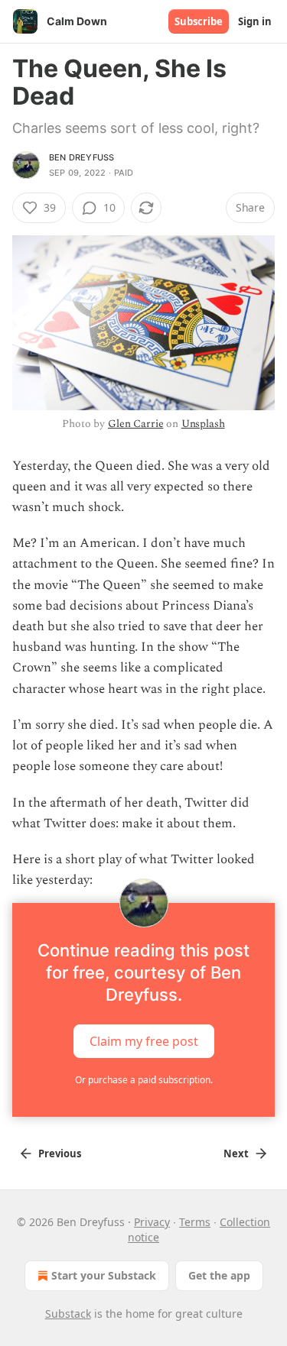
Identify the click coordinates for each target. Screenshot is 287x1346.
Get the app (219, 1275)
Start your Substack (103, 1275)
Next (236, 1153)
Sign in (255, 21)
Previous (59, 1153)
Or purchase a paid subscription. (144, 1079)
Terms (194, 1222)
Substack (68, 1313)
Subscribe (198, 21)
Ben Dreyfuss (81, 157)
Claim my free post (144, 1041)
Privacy (152, 1222)
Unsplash (203, 424)
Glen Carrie (135, 424)
